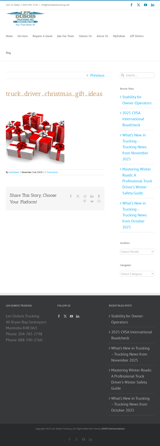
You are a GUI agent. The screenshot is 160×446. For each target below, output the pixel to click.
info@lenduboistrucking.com (55, 4)
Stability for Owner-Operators (127, 319)
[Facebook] (58, 316)
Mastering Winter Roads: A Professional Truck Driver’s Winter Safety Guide (137, 181)
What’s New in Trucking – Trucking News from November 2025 (135, 147)
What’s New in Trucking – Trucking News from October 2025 (134, 215)
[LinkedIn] (77, 316)
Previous (97, 75)
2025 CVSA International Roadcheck (133, 118)
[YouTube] (71, 316)
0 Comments (51, 172)
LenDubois (14, 172)
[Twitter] (65, 316)
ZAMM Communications (113, 428)
